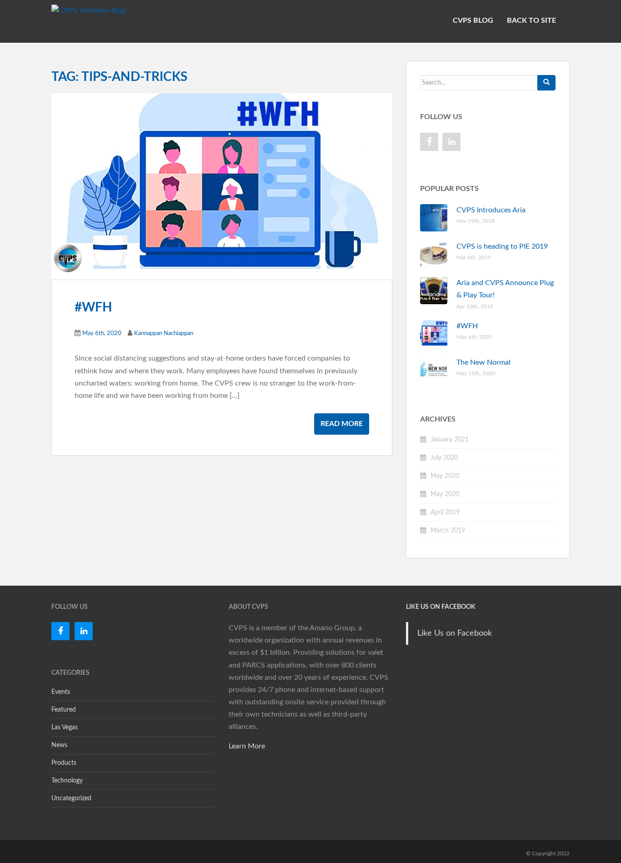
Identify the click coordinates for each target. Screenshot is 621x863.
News (59, 745)
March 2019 (448, 530)
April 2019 (445, 512)
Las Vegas (64, 727)
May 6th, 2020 (101, 333)
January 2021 (450, 440)
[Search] (546, 82)
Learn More (247, 746)
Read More (342, 423)
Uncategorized (71, 798)
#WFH (93, 307)
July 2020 (444, 458)
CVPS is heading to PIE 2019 (502, 246)
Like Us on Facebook (441, 607)
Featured (63, 710)
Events (60, 692)
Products (63, 763)
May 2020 (445, 476)
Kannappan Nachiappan (163, 333)
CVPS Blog (473, 20)
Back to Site (531, 20)
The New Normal (483, 362)
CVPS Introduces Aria (491, 210)
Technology (67, 781)
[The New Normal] (221, 186)
